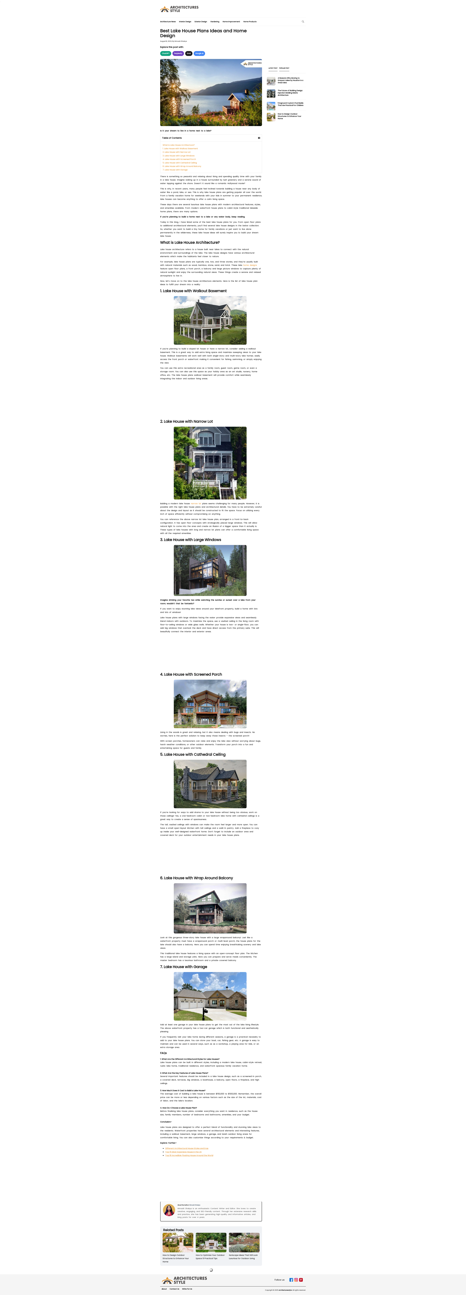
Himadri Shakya (181, 41)
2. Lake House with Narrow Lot (177, 152)
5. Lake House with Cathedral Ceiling (180, 162)
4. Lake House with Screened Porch (179, 159)
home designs (250, 265)
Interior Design (185, 21)
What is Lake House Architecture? (179, 145)
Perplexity (178, 53)
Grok (189, 53)
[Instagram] (296, 1281)
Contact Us (174, 1289)
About (164, 1289)
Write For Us (187, 1289)
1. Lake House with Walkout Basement (180, 148)
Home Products (250, 21)
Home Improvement (231, 21)
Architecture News (168, 21)
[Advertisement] (261, 9)
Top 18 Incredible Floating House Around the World (189, 1155)
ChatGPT (166, 53)
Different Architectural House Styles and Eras (186, 1148)
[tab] (273, 69)
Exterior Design (201, 21)
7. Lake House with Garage (175, 169)
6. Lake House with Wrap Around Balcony (182, 166)
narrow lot (196, 503)
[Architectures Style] (184, 1280)
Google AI (199, 53)
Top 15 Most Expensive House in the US (183, 1152)
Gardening (214, 21)
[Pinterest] (301, 1281)
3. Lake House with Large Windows (179, 155)
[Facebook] (291, 1281)
